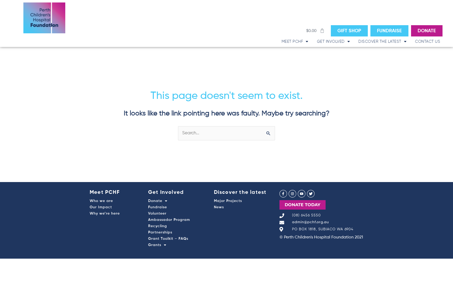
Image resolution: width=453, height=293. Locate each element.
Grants (154, 245)
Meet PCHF (292, 42)
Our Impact (101, 207)
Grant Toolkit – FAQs (168, 239)
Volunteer (157, 213)
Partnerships (160, 232)
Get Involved (331, 42)
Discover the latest (379, 42)
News (219, 207)
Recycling (157, 226)
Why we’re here (105, 213)
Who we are (101, 201)
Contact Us (427, 42)
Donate (155, 201)
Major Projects (228, 201)
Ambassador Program (169, 220)
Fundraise (157, 207)
